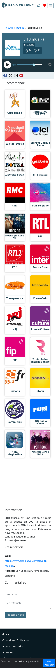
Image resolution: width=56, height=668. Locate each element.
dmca (5, 634)
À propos (7, 652)
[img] (51, 5)
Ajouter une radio (12, 646)
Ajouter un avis (15, 614)
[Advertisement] (28, 18)
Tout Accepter (49, 663)
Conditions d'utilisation (16, 640)
